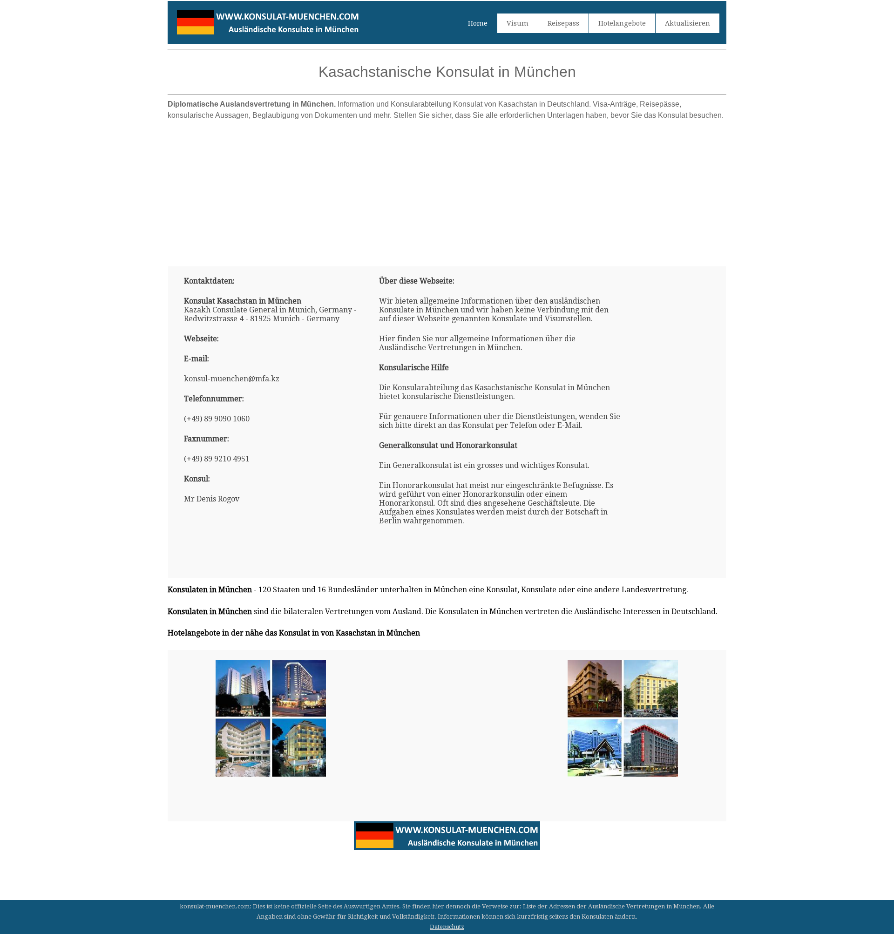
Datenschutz (447, 926)
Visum (517, 23)
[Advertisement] (447, 189)
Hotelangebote (622, 23)
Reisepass (563, 23)
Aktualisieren (687, 23)
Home (478, 23)
